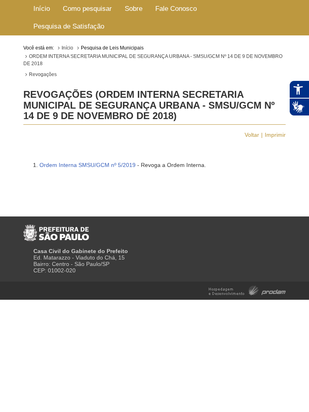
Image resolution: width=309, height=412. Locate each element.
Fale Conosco (176, 8)
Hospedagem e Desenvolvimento (247, 290)
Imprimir (275, 135)
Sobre (133, 8)
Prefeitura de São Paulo (56, 230)
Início (41, 8)
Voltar (252, 135)
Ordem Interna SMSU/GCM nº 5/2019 (87, 165)
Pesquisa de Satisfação (68, 26)
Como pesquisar (87, 8)
